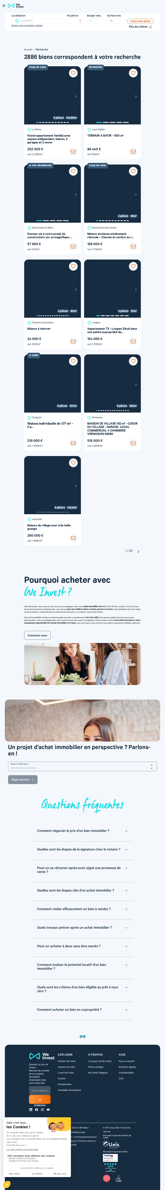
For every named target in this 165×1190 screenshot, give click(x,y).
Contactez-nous (37, 635)
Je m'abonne (40, 1101)
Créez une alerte (140, 21)
